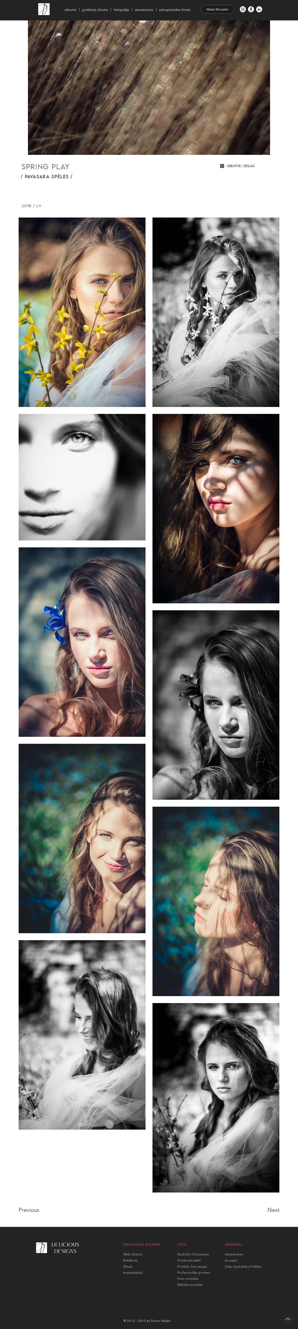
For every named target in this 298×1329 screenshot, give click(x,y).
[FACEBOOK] (251, 9)
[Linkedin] (259, 9)
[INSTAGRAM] (243, 9)
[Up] (287, 1318)
